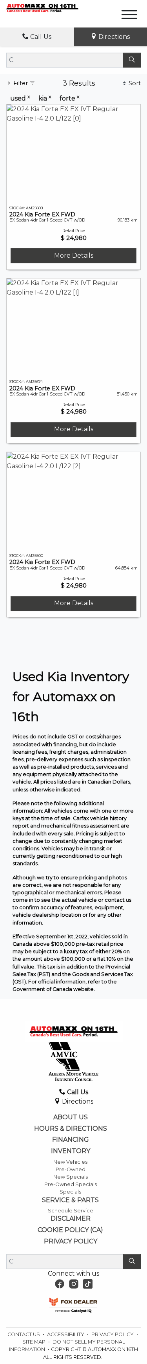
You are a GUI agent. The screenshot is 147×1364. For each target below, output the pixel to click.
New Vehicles (70, 1162)
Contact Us (24, 1334)
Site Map (34, 1342)
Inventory (70, 1151)
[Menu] (129, 16)
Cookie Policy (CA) (70, 1230)
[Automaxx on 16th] (42, 7)
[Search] (132, 60)
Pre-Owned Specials (70, 1184)
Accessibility (66, 1334)
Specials (70, 1192)
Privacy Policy (70, 1241)
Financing (70, 1139)
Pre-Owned (70, 1169)
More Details (73, 255)
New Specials (70, 1177)
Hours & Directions (70, 1128)
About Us (70, 1117)
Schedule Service (70, 1211)
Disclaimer (71, 1218)
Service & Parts (70, 1200)
